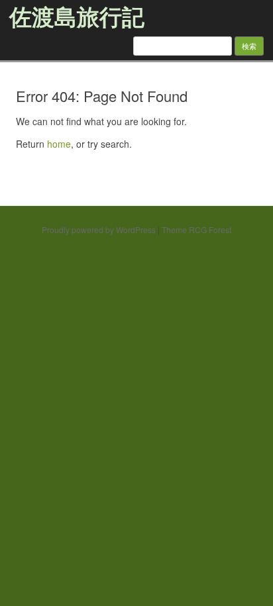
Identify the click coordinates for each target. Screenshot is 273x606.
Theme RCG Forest (196, 229)
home (59, 143)
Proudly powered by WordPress (99, 229)
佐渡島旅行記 (76, 16)
